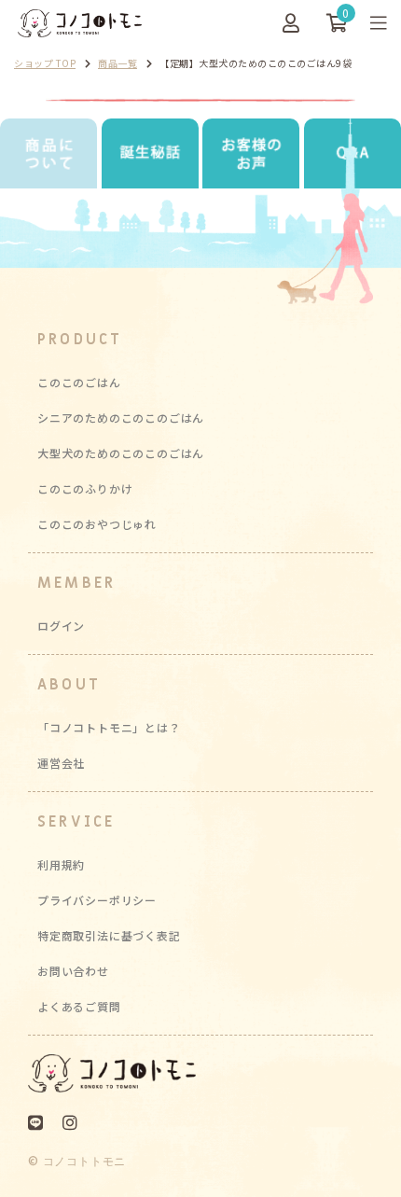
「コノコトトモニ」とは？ (109, 727)
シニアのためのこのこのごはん (120, 417)
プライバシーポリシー (97, 900)
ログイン (61, 625)
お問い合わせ (73, 971)
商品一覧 (117, 63)
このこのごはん (79, 382)
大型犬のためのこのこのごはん (120, 453)
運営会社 (61, 763)
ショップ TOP (45, 63)
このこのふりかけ (84, 488)
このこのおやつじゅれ (97, 524)
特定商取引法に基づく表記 (109, 935)
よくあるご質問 (79, 1006)
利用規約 (61, 864)
